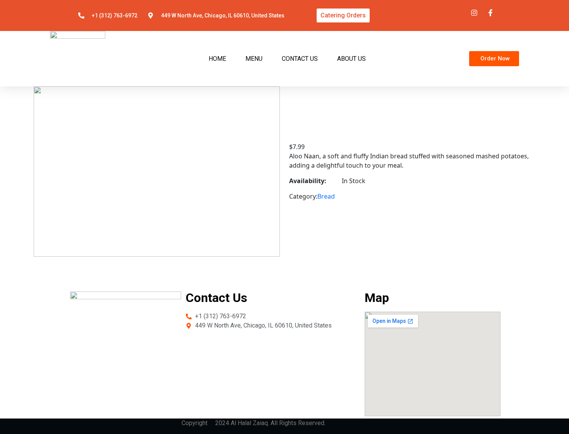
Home (217, 58)
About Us (351, 58)
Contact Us (300, 58)
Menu (253, 58)
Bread (326, 196)
